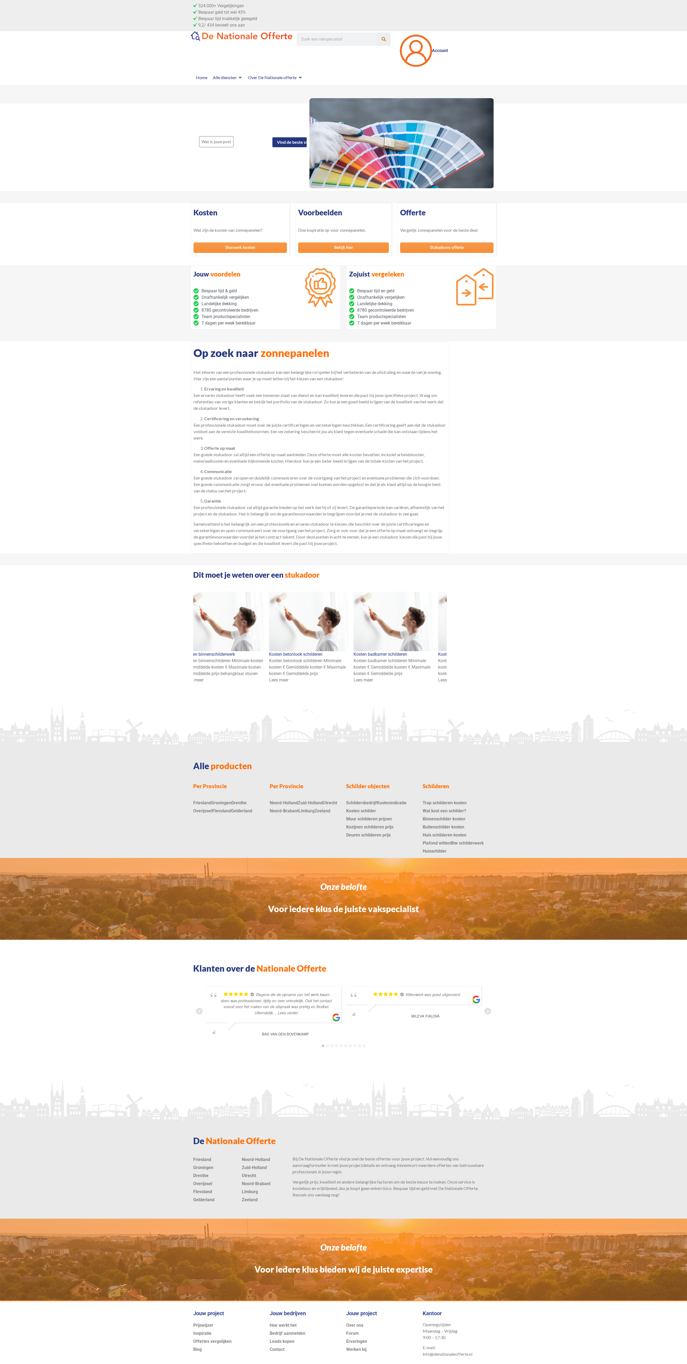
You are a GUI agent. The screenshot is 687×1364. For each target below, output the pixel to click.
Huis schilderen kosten (444, 835)
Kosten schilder (361, 810)
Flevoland (221, 810)
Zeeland (322, 810)
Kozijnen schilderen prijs (369, 827)
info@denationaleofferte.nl (447, 1353)
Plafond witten (437, 843)
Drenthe (239, 802)
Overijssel (202, 810)
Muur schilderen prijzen (369, 818)
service (464, 1181)
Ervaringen (356, 1341)
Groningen (221, 802)
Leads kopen (282, 1341)
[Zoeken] (383, 39)
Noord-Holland (284, 802)
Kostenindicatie (392, 802)
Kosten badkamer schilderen (299, 654)
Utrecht (330, 802)
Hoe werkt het (283, 1325)
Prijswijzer (203, 1325)
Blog (197, 1349)
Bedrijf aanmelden (287, 1333)
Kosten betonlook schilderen (215, 654)
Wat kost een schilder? (444, 810)
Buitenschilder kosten (443, 827)
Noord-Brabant (284, 810)
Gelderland (241, 810)
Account (440, 50)
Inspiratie (202, 1333)
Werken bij (356, 1349)
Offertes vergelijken (212, 1341)
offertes (383, 1158)
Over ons (354, 1325)
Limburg (306, 810)
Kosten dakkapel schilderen (383, 654)
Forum (352, 1333)
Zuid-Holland (310, 802)
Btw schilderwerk (467, 843)
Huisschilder (435, 851)
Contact (277, 1349)
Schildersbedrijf (361, 802)
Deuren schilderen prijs (368, 835)
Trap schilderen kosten (445, 802)
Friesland (202, 802)
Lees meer (197, 680)
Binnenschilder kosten (444, 818)
